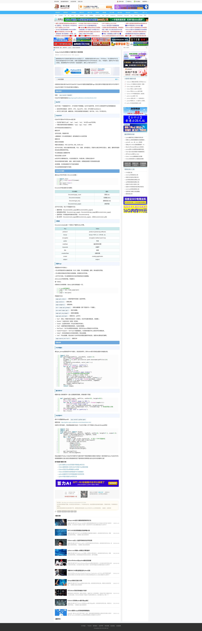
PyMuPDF (64, 511)
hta (65, 15)
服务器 (104, 12)
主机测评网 (73, 1)
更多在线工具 (129, 193)
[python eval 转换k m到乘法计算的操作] (61, 552)
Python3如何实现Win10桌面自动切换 (134, 158)
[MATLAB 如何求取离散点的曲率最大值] (61, 532)
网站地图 (107, 625)
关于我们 (83, 625)
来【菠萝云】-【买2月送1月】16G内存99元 (66, 25)
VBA (86, 15)
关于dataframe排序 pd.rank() (132, 154)
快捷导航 (144, 1)
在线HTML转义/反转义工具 (132, 184)
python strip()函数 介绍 (132, 96)
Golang (135, 15)
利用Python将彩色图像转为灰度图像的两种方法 (137, 139)
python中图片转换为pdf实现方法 (68, 476)
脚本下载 (90, 12)
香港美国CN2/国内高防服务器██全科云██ (65, 35)
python (72, 15)
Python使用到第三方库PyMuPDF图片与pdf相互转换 (73, 467)
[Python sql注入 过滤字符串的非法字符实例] (61, 542)
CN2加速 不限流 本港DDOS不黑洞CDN (88, 23)
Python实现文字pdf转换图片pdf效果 (69, 469)
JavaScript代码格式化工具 (132, 174)
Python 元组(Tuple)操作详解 (133, 86)
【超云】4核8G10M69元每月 (86, 33)
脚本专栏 (82, 12)
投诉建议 (112, 625)
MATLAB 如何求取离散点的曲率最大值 (79, 530)
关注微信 (138, 1)
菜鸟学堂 (56, 1)
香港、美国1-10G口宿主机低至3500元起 (112, 29)
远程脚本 (91, 15)
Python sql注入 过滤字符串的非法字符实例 (80, 540)
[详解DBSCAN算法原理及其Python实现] (61, 572)
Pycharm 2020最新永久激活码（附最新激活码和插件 (139, 84)
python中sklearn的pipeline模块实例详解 (79, 560)
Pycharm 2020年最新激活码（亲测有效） (136, 93)
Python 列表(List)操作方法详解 (134, 89)
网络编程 (74, 12)
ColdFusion (97, 15)
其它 (145, 15)
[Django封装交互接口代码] (61, 582)
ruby (103, 15)
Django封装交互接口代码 (75, 580)
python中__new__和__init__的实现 (134, 142)
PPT (72, 511)
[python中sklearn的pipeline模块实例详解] (61, 562)
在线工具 (80, 1)
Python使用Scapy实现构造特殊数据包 (79, 610)
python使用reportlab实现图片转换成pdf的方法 (71, 464)
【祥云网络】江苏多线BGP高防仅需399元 (136, 31)
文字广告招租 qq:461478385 (109, 23)
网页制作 (66, 12)
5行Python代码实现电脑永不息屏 (77, 590)
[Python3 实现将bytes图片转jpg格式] (61, 602)
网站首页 (57, 12)
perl (77, 15)
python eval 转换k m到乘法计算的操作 (79, 550)
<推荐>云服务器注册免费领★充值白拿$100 (66, 23)
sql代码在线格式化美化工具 (132, 182)
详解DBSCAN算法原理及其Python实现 (79, 570)
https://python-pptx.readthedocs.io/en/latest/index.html (76, 422)
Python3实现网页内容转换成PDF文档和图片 (71, 471)
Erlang (140, 15)
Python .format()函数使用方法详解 (134, 156)
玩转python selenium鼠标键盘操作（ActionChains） (138, 144)
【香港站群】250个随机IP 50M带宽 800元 (89, 29)
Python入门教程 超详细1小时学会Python (136, 81)
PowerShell (119, 15)
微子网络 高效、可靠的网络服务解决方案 (112, 31)
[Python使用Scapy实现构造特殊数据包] (61, 612)
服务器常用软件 (64, 1)
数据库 (97, 12)
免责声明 (101, 625)
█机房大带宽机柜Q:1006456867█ (134, 25)
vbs (56, 15)
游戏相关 (82, 15)
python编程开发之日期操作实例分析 (134, 137)
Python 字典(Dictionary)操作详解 (134, 91)
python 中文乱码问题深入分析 (134, 103)
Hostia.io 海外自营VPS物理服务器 (110, 25)
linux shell (126, 15)
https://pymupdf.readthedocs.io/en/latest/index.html (82, 98)
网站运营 (128, 12)
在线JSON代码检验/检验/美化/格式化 (135, 186)
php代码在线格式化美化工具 (133, 179)
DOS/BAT (61, 15)
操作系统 (120, 12)
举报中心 (129, 1)
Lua (131, 15)
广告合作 (89, 625)
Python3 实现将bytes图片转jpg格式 (78, 600)
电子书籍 (112, 12)
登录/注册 (121, 1)
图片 (75, 511)
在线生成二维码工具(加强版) (133, 191)
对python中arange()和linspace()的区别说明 (136, 147)
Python (59, 511)
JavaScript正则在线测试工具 (132, 189)
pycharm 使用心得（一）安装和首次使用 (136, 98)
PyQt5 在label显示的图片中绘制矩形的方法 (136, 151)
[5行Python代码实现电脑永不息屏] (61, 592)
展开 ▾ (116, 79)
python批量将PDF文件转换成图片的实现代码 (71, 474)
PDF (69, 511)
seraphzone (112, 15)
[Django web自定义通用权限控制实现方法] (61, 522)
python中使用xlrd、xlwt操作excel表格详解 (137, 100)
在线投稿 (118, 625)
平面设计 (136, 12)
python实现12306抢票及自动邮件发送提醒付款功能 (138, 149)
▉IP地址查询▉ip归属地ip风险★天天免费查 (89, 27)
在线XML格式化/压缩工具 (132, 177)
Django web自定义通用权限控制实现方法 (79, 520)
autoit (107, 15)
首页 (61, 47)
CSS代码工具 (129, 172)
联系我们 (95, 625)
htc (68, 15)
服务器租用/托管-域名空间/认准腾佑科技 (135, 33)
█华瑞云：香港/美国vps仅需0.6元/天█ (111, 33)
